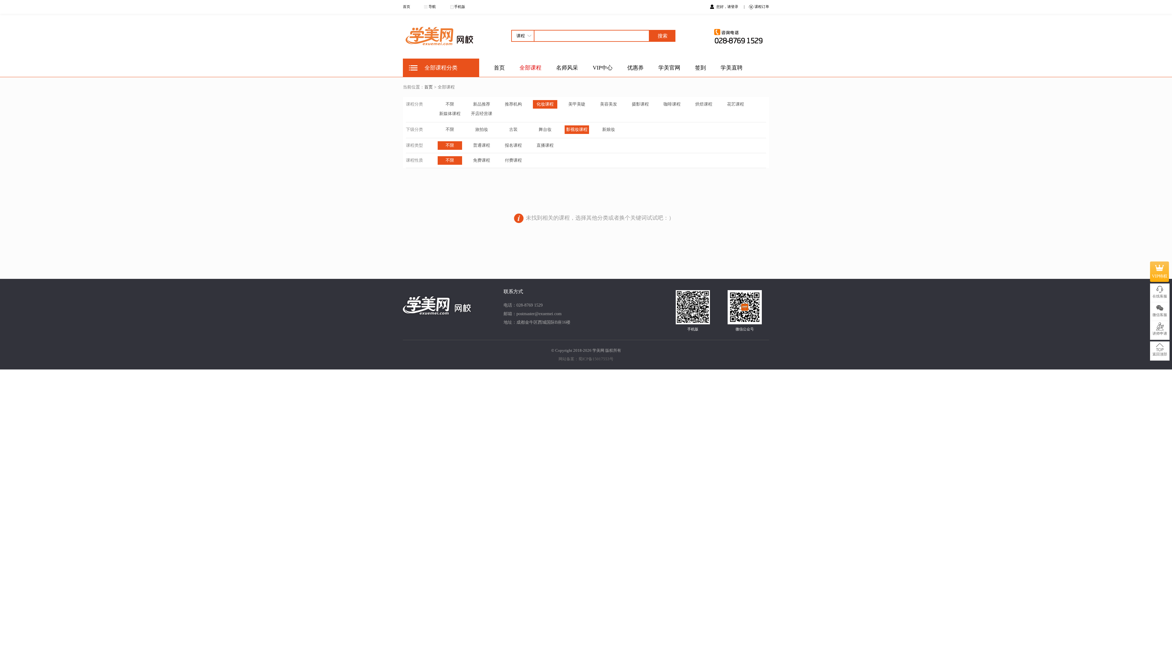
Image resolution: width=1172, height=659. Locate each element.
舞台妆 (545, 129)
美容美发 (608, 104)
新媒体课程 (450, 113)
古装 (513, 129)
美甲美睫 (576, 104)
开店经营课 (481, 113)
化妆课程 (545, 104)
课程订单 (761, 7)
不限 (450, 104)
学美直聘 (732, 68)
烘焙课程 (703, 104)
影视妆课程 (577, 129)
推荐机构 (513, 104)
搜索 (662, 35)
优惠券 (635, 68)
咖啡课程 (672, 104)
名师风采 (567, 68)
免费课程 (481, 160)
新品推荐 (481, 104)
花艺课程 (735, 104)
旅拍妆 (481, 129)
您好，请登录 (727, 7)
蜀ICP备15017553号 (595, 359)
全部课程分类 (441, 68)
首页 (406, 7)
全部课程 (530, 68)
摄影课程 (640, 104)
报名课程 (513, 145)
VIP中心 (603, 68)
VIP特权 (1159, 276)
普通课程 (481, 145)
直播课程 (545, 145)
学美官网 (669, 68)
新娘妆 (608, 129)
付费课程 (513, 160)
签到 (700, 68)
